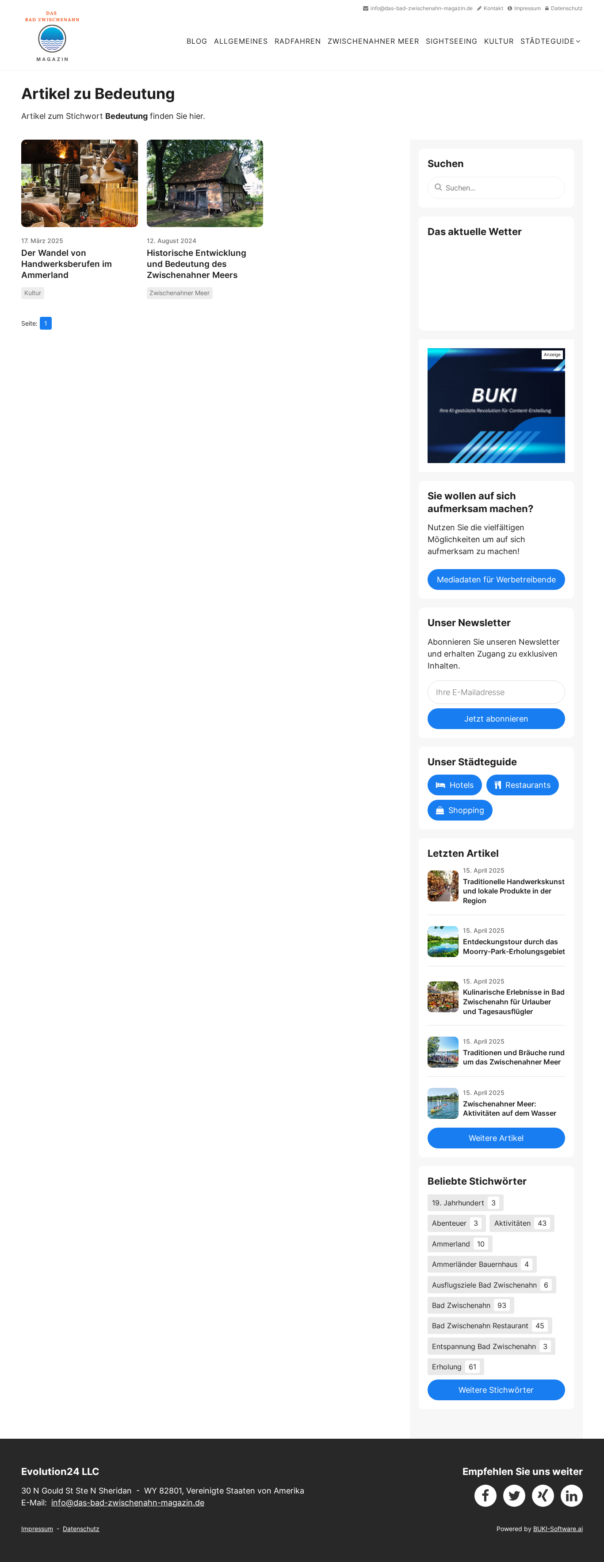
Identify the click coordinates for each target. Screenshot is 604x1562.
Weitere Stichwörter (496, 1390)
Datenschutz (81, 1528)
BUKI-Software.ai (558, 1528)
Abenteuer (455, 1223)
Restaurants (527, 785)
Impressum (37, 1528)
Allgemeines (241, 41)
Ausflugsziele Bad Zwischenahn (490, 1285)
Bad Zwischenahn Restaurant (488, 1325)
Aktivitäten (520, 1223)
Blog (197, 41)
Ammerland (458, 1243)
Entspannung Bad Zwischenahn (489, 1346)
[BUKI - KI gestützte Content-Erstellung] (496, 405)
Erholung (454, 1366)
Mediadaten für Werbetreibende (496, 579)
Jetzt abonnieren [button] (496, 718)
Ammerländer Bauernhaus (480, 1264)
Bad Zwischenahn (469, 1305)
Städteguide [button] (547, 41)
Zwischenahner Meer (373, 41)
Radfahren (298, 41)
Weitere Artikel (496, 1138)
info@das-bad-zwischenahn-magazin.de (127, 1502)
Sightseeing (452, 41)
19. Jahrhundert (464, 1202)
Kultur (499, 41)
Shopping (466, 810)
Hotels (462, 785)
